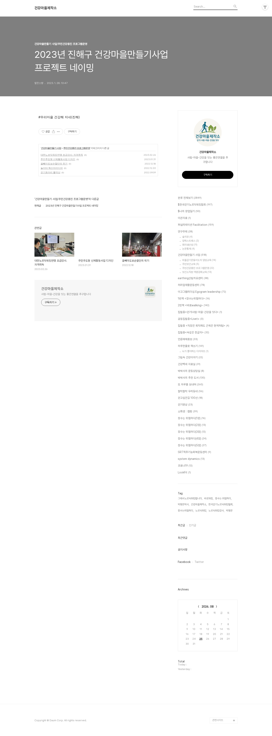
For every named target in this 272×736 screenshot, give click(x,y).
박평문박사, (183, 504)
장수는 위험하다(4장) (192, 438)
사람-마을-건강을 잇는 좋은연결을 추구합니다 (66, 294)
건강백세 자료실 (189, 364)
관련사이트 (217, 720)
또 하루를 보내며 (190, 384)
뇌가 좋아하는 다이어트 (195, 351)
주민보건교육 (190, 264)
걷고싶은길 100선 (190, 397)
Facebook (184, 562)
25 (201, 638)
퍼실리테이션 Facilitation (196, 224)
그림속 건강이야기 (190, 357)
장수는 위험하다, (223, 498)
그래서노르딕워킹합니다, (190, 498)
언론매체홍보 (188, 339)
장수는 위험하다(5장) (192, 445)
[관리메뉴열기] (265, 7)
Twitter (199, 562)
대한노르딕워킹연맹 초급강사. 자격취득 (62, 154)
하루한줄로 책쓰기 (191, 346)
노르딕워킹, (201, 510)
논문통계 (188, 248)
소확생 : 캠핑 (188, 411)
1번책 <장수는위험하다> (194, 298)
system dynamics (191, 458)
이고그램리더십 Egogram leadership (202, 291)
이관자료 (184, 218)
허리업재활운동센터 (191, 285)
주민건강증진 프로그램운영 (76, 148)
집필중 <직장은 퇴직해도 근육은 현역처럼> (203, 325)
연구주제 (185, 231)
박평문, (229, 510)
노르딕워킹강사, (216, 510)
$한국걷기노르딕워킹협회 (195, 204)
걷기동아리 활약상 (50, 172)
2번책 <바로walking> (193, 305)
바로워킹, (208, 498)
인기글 (192, 525)
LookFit (184, 472)
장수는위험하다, (186, 510)
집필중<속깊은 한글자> (193, 332)
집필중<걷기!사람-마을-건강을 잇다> (200, 312)
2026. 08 (208, 606)
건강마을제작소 (45, 8)
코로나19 (185, 465)
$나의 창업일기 (189, 211)
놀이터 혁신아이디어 (52, 168)
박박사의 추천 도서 (191, 377)
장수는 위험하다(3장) (192, 431)
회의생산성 (189, 244)
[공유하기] (53, 132)
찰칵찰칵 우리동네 (190, 391)
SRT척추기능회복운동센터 (194, 452)
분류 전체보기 (190, 197)
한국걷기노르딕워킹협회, (220, 504)
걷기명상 (185, 404)
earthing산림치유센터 (193, 278)
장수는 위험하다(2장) (192, 425)
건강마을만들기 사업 (51, 148)
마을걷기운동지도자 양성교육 (199, 260)
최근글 (181, 525)
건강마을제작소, (199, 504)
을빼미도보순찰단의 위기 (54, 163)
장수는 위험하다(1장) (191, 418)
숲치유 (187, 236)
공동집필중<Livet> (191, 318)
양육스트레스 (190, 240)
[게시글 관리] (58, 132)
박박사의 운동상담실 (191, 370)
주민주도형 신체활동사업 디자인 (58, 159)
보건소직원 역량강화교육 (197, 272)
